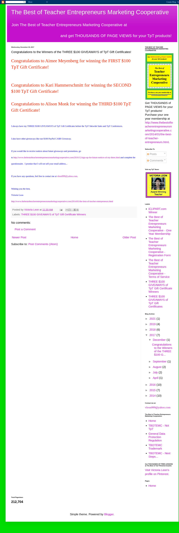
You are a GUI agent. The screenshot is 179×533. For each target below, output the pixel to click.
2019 (152, 324)
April (156, 377)
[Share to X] (72, 209)
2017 (152, 335)
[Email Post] (61, 209)
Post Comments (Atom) (43, 244)
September (160, 361)
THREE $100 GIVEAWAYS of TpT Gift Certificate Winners (53, 214)
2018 (152, 329)
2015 (152, 390)
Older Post (129, 237)
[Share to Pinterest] (77, 209)
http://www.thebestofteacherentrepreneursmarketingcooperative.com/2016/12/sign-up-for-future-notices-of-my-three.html (66, 157)
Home (74, 237)
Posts (153, 154)
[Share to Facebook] (74, 209)
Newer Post (19, 237)
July (156, 372)
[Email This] (66, 209)
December (160, 339)
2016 (152, 384)
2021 (152, 318)
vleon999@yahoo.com (67, 176)
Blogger (109, 514)
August (157, 366)
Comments (156, 160)
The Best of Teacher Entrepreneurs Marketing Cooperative (90, 12)
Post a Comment (25, 229)
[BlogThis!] (69, 209)
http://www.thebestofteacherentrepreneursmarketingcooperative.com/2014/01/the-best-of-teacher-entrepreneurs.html (62, 201)
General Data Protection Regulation (157, 437)
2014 (152, 395)
